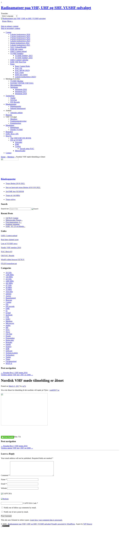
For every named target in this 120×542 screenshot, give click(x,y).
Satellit (8, 344)
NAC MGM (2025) (22, 70)
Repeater (9, 342)
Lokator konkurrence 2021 (20, 45)
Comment (5, 475)
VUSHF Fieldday (17, 53)
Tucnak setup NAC (27, 149)
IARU (8, 319)
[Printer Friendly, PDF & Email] (7, 437)
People (8, 336)
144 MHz (9, 277)
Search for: (5, 209)
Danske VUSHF (16, 130)
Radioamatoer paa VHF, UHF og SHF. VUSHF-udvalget (46, 8)
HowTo (8, 136)
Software (9, 351)
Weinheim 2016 (21, 89)
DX (7, 304)
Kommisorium (15, 123)
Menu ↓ (10, 21)
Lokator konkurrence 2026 (20, 34)
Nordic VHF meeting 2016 (11, 248)
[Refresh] (5, 499)
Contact (8, 153)
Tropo (8, 359)
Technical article (12, 353)
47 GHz (9, 285)
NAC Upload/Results (18, 47)
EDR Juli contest (16, 49)
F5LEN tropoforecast (9, 264)
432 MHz (9, 283)
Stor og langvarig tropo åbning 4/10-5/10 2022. (23, 187)
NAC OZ (18, 68)
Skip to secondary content (10, 28)
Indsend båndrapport (18, 108)
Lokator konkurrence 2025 (20, 37)
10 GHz (9, 273)
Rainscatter (10, 340)
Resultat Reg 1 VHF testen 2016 (14, 373)
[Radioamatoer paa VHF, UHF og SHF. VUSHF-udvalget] (23, 18)
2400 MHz (10, 281)
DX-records (10, 306)
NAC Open (19, 73)
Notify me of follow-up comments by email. (20, 508)
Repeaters (9, 132)
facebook (9, 315)
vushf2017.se (54, 390)
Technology (10, 355)
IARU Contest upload (18, 51)
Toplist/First (10, 96)
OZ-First (13, 100)
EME (17, 144)
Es (7, 311)
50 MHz (9, 287)
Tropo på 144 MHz (13, 195)
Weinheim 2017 (21, 92)
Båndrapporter (11, 104)
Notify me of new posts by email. (16, 512)
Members (13, 119)
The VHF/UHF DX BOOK (20, 138)
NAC (8, 330)
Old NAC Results (7, 256)
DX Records (15, 102)
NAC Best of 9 (6, 252)
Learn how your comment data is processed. (46, 520)
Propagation (10, 338)
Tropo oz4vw (11, 199)
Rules (12, 64)
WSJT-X (9, 363)
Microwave (10, 323)
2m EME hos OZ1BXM (15, 191)
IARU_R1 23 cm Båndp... (15, 226)
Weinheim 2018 (21, 94)
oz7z (24, 386)
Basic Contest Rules (22, 66)
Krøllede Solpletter (13, 224)
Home (4, 21)
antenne (8, 294)
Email (4, 484)
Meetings (10, 157)
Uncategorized (11, 361)
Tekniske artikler (16, 113)
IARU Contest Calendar (19, 60)
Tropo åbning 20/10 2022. (15, 183)
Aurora (8, 296)
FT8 (7, 317)
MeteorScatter (20, 151)
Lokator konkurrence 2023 (20, 41)
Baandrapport (11, 298)
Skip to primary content (9, 26)
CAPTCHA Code (29, 503)
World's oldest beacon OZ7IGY (12, 260)
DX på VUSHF (16, 140)
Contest (8, 32)
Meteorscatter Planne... (14, 220)
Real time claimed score (10, 240)
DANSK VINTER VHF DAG (22, 83)
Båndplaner (10, 125)
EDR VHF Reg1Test (18, 62)
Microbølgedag (16, 85)
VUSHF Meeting (16, 81)
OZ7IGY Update (12, 218)
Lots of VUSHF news (9, 244)
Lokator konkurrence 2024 (20, 39)
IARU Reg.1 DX (12, 134)
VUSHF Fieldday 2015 (23, 56)
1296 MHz (10, 275)
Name (4, 479)
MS (7, 328)
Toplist (12, 98)
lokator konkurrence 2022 (19, 43)
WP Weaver (87, 524)
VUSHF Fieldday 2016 (23, 58)
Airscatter (18, 142)
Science (8, 347)
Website (4, 488)
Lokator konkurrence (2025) (25, 77)
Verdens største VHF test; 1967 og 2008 (17, 375)
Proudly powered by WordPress (63, 524)
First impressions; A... (14, 222)
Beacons (9, 115)
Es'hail (8, 313)
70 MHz (9, 289)
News (8, 332)
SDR (7, 349)
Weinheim (14, 87)
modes (8, 325)
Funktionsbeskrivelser (18, 121)
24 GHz (9, 279)
